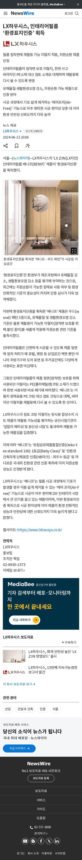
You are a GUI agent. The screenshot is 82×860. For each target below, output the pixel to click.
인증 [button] (43, 709)
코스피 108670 (34, 131)
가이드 (41, 809)
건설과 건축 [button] (25, 709)
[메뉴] (5, 13)
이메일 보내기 (14, 570)
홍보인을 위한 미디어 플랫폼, (41, 4)
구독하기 (70, 642)
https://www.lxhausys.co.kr (39, 530)
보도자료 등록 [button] (41, 778)
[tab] (41, 791)
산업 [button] (8, 709)
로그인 (21, 853)
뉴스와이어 (21, 158)
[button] (5, 146)
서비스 (41, 800)
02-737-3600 (42, 827)
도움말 (41, 818)
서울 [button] (55, 709)
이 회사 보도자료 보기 (19, 684)
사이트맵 (60, 853)
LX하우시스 (12, 131)
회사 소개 (33, 853)
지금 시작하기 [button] (17, 748)
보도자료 (41, 791)
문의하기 (40, 833)
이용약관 (47, 853)
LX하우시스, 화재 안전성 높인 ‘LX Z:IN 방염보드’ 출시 (52, 654)
